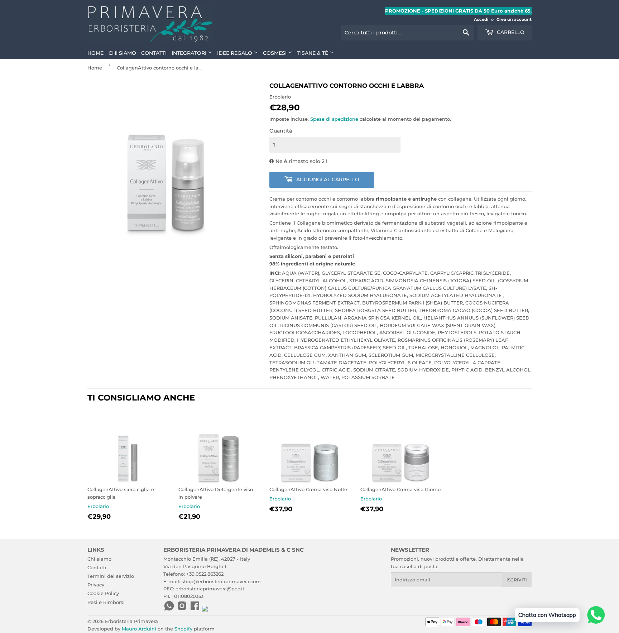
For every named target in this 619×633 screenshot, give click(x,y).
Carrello (509, 32)
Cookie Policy (103, 593)
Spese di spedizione (334, 119)
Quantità (280, 131)
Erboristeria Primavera (131, 621)
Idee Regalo (235, 53)
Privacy (95, 585)
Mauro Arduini (139, 629)
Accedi (481, 19)
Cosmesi (275, 53)
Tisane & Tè (313, 53)
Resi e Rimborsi (106, 602)
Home (95, 53)
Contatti (154, 53)
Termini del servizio (110, 576)
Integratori (190, 53)
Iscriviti (517, 579)
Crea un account (514, 19)
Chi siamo (122, 53)
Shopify (183, 629)
